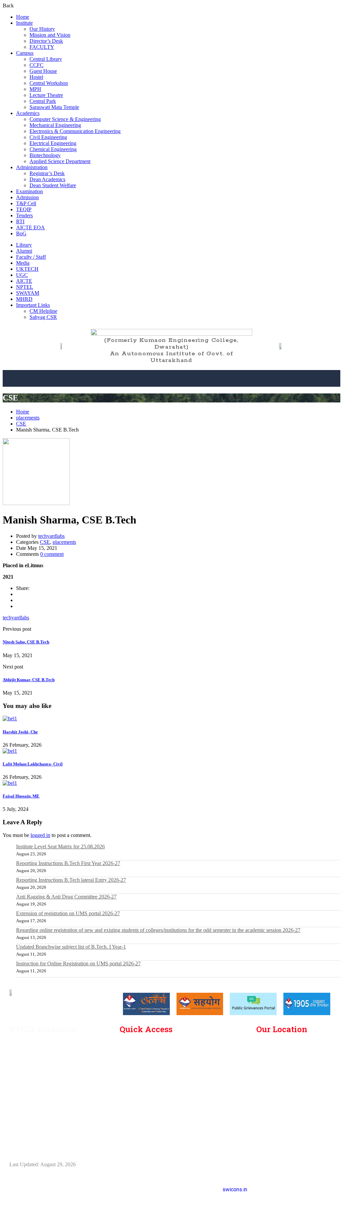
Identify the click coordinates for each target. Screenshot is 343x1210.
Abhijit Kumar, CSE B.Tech (29, 679)
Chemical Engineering (53, 149)
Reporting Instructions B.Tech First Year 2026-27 (68, 863)
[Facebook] (18, 594)
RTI (20, 221)
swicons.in (234, 1189)
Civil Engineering (48, 137)
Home (22, 17)
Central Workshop (48, 83)
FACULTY (41, 47)
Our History (42, 29)
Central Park (42, 101)
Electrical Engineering (52, 143)
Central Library (45, 59)
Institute (24, 23)
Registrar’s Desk (47, 173)
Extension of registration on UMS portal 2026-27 (68, 913)
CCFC (36, 65)
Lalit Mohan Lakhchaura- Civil (33, 763)
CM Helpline (43, 311)
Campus (24, 53)
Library (24, 245)
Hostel (36, 77)
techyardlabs (51, 536)
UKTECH (27, 269)
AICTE (24, 281)
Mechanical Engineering (55, 125)
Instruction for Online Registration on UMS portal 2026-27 (78, 963)
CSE (21, 424)
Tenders (24, 215)
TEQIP (23, 209)
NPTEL (24, 287)
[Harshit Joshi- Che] (10, 718)
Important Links (33, 305)
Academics (28, 113)
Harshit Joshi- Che (20, 731)
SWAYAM (27, 293)
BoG (21, 233)
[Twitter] (18, 600)
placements (28, 417)
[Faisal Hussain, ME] (10, 783)
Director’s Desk (46, 41)
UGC (22, 275)
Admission (27, 197)
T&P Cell (26, 203)
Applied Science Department (59, 161)
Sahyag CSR (43, 317)
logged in (40, 835)
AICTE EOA (30, 227)
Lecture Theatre (46, 95)
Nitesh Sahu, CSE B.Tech (26, 641)
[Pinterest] (18, 606)
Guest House (43, 71)
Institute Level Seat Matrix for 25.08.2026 (60, 846)
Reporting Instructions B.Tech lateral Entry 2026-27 (71, 880)
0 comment (52, 554)
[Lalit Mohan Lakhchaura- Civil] (10, 751)
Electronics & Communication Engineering (75, 131)
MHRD (24, 299)
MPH (35, 89)
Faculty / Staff (31, 257)
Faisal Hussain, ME (21, 796)
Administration (32, 167)
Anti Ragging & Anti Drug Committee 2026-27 (66, 896)
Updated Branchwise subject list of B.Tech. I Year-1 (71, 947)
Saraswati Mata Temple (54, 107)
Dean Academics (47, 179)
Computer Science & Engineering (65, 119)
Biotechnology (45, 155)
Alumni (24, 251)
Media (22, 263)
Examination (29, 191)
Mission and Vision (49, 35)
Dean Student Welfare (52, 185)
